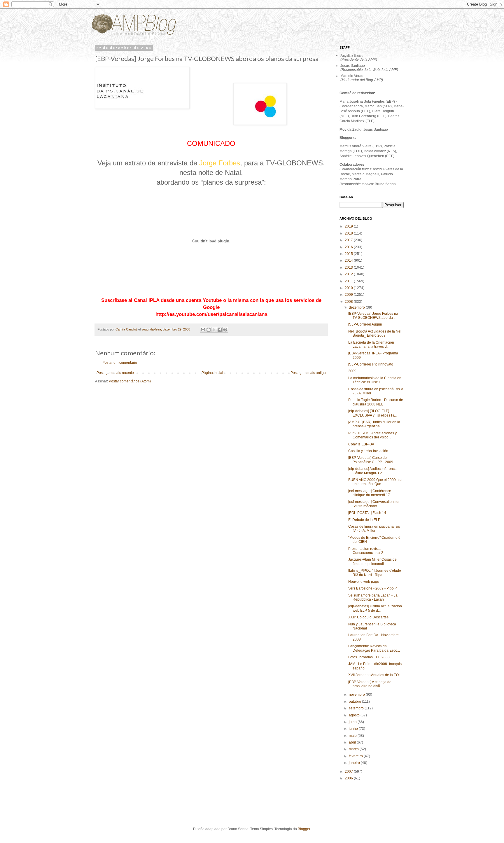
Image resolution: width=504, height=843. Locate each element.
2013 (349, 267)
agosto (354, 715)
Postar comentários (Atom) (130, 381)
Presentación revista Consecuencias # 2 (365, 551)
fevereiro (356, 756)
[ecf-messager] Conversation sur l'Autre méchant (374, 504)
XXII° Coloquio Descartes (368, 617)
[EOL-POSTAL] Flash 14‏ (367, 513)
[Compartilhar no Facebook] (220, 330)
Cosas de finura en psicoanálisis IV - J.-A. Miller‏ (374, 528)
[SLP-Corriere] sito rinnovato (370, 364)
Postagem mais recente (115, 373)
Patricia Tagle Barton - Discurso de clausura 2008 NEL (375, 402)
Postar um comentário (119, 363)
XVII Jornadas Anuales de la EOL (374, 675)
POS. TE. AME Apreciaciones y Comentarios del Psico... (372, 435)
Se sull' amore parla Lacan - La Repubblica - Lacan (373, 597)
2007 (349, 771)
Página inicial (212, 373)
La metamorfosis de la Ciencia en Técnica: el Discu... (374, 380)
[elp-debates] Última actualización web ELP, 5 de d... (375, 608)
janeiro (355, 763)
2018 (349, 233)
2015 (349, 254)
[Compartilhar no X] (214, 330)
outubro (355, 701)
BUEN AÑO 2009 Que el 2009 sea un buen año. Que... (375, 482)
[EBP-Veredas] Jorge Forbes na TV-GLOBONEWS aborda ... (373, 316)
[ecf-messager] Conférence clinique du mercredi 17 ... (370, 493)
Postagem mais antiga (308, 373)
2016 (349, 247)
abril (353, 742)
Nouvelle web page (363, 582)
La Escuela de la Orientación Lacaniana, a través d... (371, 344)
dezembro (357, 307)
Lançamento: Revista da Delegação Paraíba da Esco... (374, 648)
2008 (349, 302)
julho (353, 722)
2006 (349, 778)
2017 (349, 240)
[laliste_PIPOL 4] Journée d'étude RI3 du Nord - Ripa (374, 573)
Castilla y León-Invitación (368, 451)
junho (354, 729)
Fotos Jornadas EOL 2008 (369, 657)
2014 (349, 260)
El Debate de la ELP (364, 520)
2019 (349, 226)
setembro (357, 708)
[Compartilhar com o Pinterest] (225, 330)
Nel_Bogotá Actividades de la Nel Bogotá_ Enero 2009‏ (374, 333)
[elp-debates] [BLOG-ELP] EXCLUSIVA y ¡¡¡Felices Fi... (372, 413)
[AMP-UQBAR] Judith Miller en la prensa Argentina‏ (374, 424)
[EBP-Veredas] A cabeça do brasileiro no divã (369, 684)
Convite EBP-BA (361, 444)
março (354, 749)
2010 (349, 288)
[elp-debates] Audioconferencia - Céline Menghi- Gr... (374, 471)
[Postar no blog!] (208, 330)
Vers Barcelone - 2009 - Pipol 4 (373, 588)
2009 (349, 295)
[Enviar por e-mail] (203, 330)
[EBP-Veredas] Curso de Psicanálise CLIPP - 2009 (370, 460)
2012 (349, 274)
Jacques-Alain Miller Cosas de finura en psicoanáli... (372, 561)
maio (353, 736)
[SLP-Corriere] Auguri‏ (365, 324)
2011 (349, 281)
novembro (357, 694)
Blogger (304, 829)
